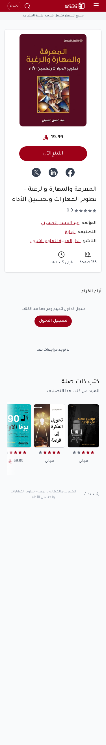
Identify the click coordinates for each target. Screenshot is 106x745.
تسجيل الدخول (53, 321)
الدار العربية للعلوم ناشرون (55, 241)
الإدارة (70, 232)
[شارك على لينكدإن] (53, 172)
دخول (14, 6)
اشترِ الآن (53, 153)
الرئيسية (94, 495)
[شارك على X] (36, 172)
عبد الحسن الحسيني (60, 223)
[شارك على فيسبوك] (70, 172)
